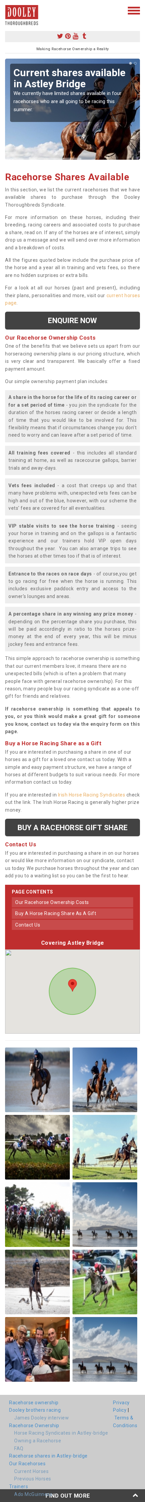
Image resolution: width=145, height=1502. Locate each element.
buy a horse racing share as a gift (55, 913)
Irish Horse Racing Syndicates (91, 794)
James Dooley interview (41, 1417)
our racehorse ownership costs (52, 902)
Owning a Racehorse (37, 1440)
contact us (27, 925)
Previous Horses (32, 1478)
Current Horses (31, 1471)
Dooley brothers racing (35, 1410)
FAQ (19, 1448)
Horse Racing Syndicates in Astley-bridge (61, 1433)
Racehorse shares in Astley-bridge (48, 1456)
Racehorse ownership (34, 1402)
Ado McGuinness (33, 1494)
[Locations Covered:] (8, 10)
